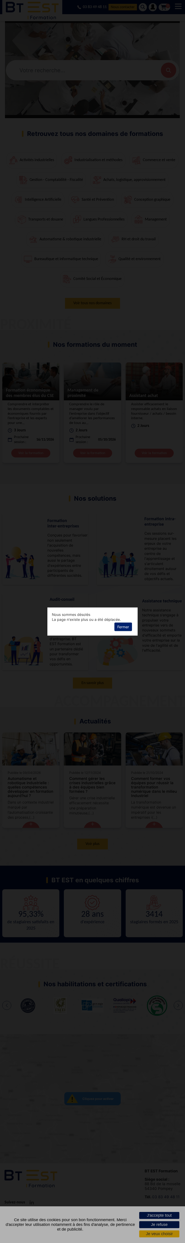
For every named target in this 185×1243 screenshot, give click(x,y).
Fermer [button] (123, 626)
